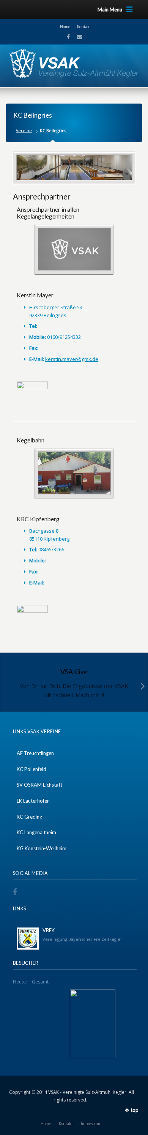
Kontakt (84, 26)
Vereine (24, 130)
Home (65, 26)
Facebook (67, 37)
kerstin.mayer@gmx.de (71, 359)
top (135, 1110)
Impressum (90, 1123)
